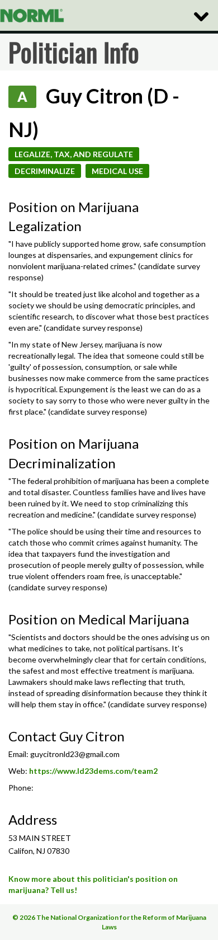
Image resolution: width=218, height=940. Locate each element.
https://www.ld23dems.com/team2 (93, 771)
